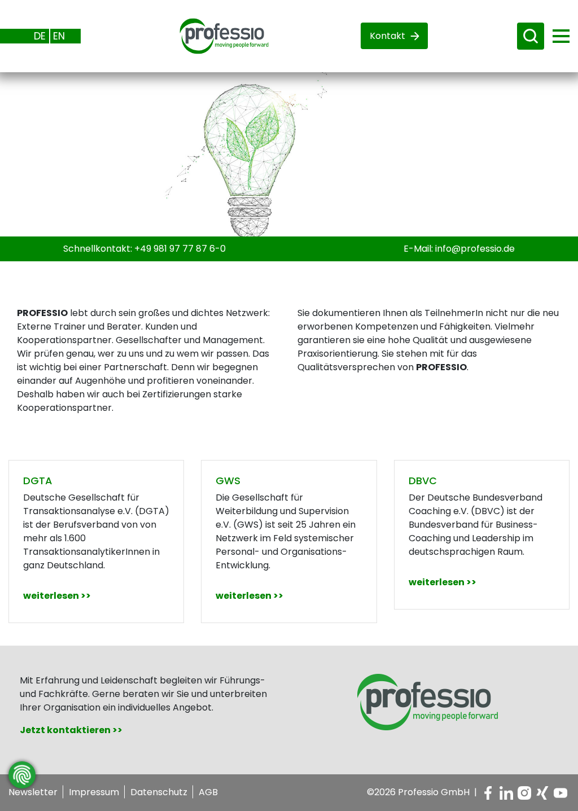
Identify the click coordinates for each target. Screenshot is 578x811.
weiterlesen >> (57, 595)
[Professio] (215, 35)
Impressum (94, 792)
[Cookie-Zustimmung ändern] (22, 774)
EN (59, 36)
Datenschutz (158, 792)
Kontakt (387, 35)
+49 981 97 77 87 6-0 (180, 248)
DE (40, 36)
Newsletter (33, 792)
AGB (208, 792)
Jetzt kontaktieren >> (71, 730)
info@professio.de (475, 248)
